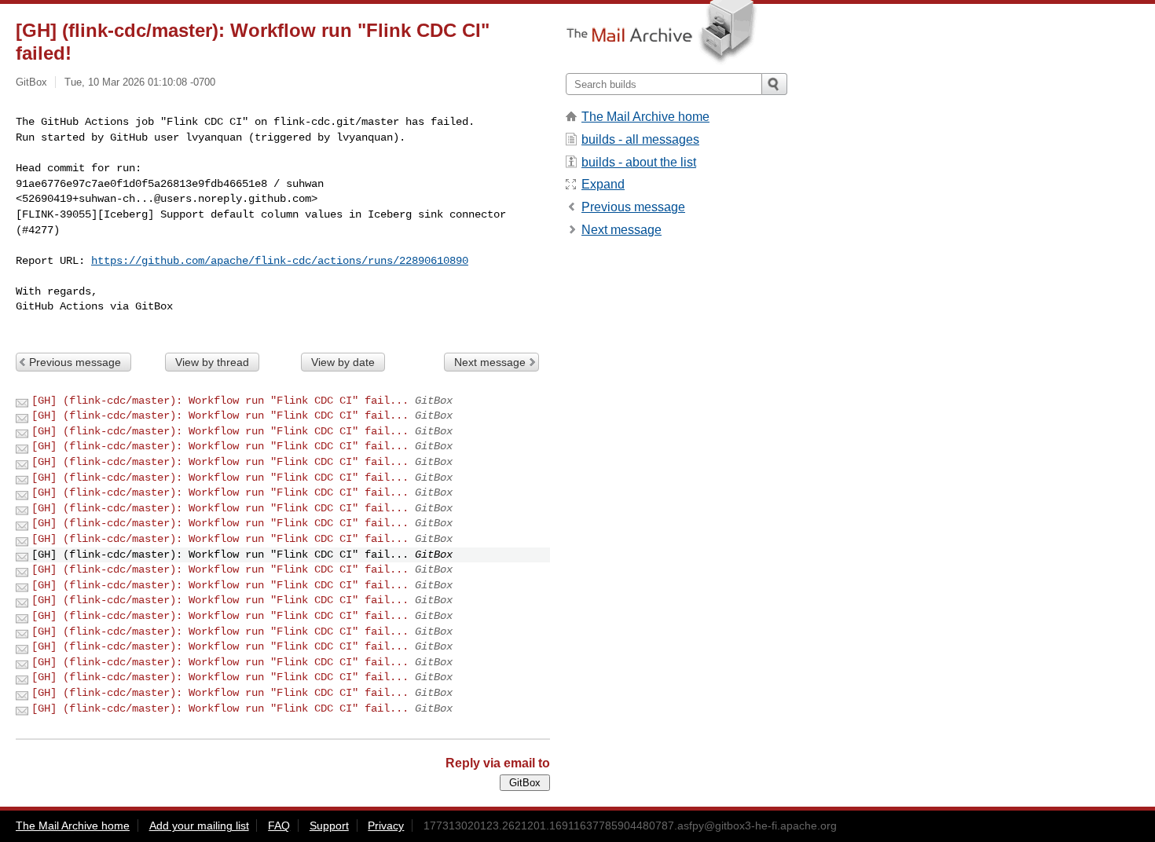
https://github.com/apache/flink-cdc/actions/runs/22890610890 (279, 260)
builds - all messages (640, 139)
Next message (490, 362)
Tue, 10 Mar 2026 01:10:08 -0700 (139, 82)
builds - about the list (638, 162)
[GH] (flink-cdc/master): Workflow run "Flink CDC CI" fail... (220, 400)
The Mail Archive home (645, 116)
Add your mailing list (199, 825)
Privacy (386, 825)
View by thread (212, 362)
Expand (603, 184)
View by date (343, 362)
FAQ (279, 825)
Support (329, 825)
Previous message (75, 362)
